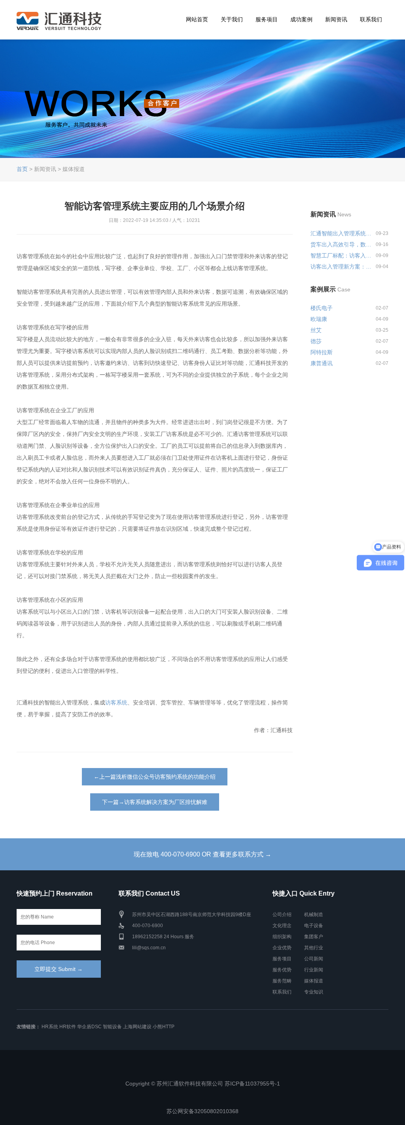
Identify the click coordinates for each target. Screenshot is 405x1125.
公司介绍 (282, 914)
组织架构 (282, 936)
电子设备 (313, 925)
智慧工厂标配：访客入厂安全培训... (341, 255)
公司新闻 (313, 959)
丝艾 (316, 330)
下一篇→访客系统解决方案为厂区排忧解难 (154, 802)
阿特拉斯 (321, 352)
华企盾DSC (89, 1026)
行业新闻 (313, 970)
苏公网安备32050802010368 (202, 1111)
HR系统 (50, 1026)
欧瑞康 (318, 319)
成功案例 (301, 19)
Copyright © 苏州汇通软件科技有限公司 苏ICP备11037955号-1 (202, 1083)
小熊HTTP (163, 1026)
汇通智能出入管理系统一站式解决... (341, 233)
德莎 (316, 341)
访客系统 (116, 702)
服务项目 (266, 19)
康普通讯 (321, 363)
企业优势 (282, 947)
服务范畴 (282, 981)
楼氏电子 (321, 308)
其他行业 (313, 947)
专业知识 (313, 992)
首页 (22, 169)
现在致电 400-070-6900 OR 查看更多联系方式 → (202, 854)
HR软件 (67, 1026)
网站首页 (197, 19)
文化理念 (282, 925)
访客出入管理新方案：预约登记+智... (341, 266)
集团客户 (313, 936)
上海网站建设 (137, 1026)
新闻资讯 (336, 19)
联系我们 (371, 19)
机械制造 (313, 914)
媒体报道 (313, 981)
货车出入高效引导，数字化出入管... (341, 244)
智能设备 (112, 1026)
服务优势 (282, 970)
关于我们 (232, 19)
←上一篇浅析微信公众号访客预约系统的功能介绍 (155, 777)
